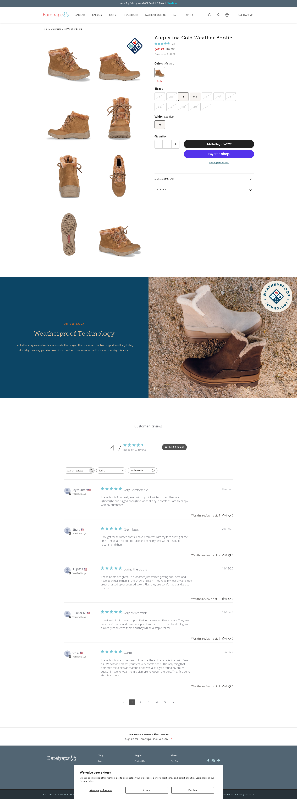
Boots (100, 761)
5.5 (172, 96)
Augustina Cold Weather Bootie (66, 28)
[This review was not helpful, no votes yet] (229, 515)
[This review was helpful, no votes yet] (223, 515)
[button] (209, 15)
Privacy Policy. (87, 781)
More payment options (219, 162)
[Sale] (160, 72)
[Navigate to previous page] (123, 702)
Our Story (174, 761)
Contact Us (139, 761)
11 (207, 107)
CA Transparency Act (244, 794)
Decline (192, 790)
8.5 (160, 107)
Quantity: (161, 136)
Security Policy (226, 794)
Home (46, 28)
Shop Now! (172, 3)
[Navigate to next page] (173, 702)
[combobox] (111, 471)
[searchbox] (76, 470)
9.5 (183, 107)
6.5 (195, 96)
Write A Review (174, 447)
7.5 (219, 96)
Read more (113, 675)
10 (195, 107)
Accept (147, 790)
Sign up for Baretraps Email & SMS (147, 739)
